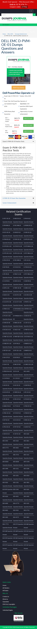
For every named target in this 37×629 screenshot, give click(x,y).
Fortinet (16, 27)
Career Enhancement (9, 203)
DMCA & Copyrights (9, 604)
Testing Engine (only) (8, 125)
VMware (22, 29)
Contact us (6, 596)
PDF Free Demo (18, 88)
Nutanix (26, 32)
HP (21, 27)
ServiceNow (19, 32)
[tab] (18, 141)
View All (32, 32)
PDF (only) (6, 131)
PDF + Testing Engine (7, 119)
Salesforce (16, 29)
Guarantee (6, 601)
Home (4, 34)
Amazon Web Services (8, 32)
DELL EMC (10, 34)
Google (29, 29)
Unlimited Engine (8, 610)
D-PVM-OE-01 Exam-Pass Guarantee (14, 198)
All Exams (5, 590)
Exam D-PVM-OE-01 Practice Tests (13, 141)
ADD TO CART (28, 118)
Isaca (24, 27)
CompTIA (9, 27)
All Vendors (6, 588)
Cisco (3, 27)
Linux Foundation (6, 29)
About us (5, 599)
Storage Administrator (21, 34)
